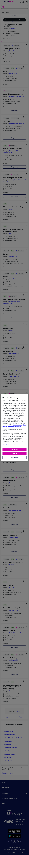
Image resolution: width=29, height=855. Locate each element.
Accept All (14, 449)
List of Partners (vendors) (9, 445)
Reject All (14, 453)
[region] (14, 427)
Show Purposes (14, 457)
